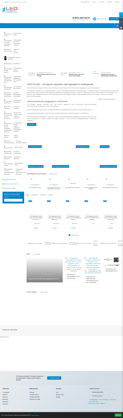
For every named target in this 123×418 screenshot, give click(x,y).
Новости (5, 394)
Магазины (5, 401)
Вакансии (5, 399)
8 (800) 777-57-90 (9, 2)
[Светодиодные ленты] (85, 140)
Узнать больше (35, 415)
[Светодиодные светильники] (109, 160)
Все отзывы (43, 292)
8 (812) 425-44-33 (81, 17)
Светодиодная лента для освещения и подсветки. (54, 188)
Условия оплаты (34, 394)
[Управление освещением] (38, 160)
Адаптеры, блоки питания (72, 187)
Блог (57, 392)
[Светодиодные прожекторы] (74, 160)
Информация (33, 388)
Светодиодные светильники (110, 187)
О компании (6, 392)
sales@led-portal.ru (97, 396)
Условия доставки (34, 397)
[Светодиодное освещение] (73, 305)
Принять (118, 415)
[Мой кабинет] (117, 25)
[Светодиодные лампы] (50, 140)
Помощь (31, 392)
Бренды (58, 397)
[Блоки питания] (109, 140)
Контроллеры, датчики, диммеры (91, 188)
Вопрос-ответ (60, 394)
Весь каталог (53, 174)
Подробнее (32, 124)
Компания (6, 388)
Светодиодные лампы (35, 187)
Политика (5, 404)
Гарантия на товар (34, 399)
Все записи (37, 254)
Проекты (5, 397)
